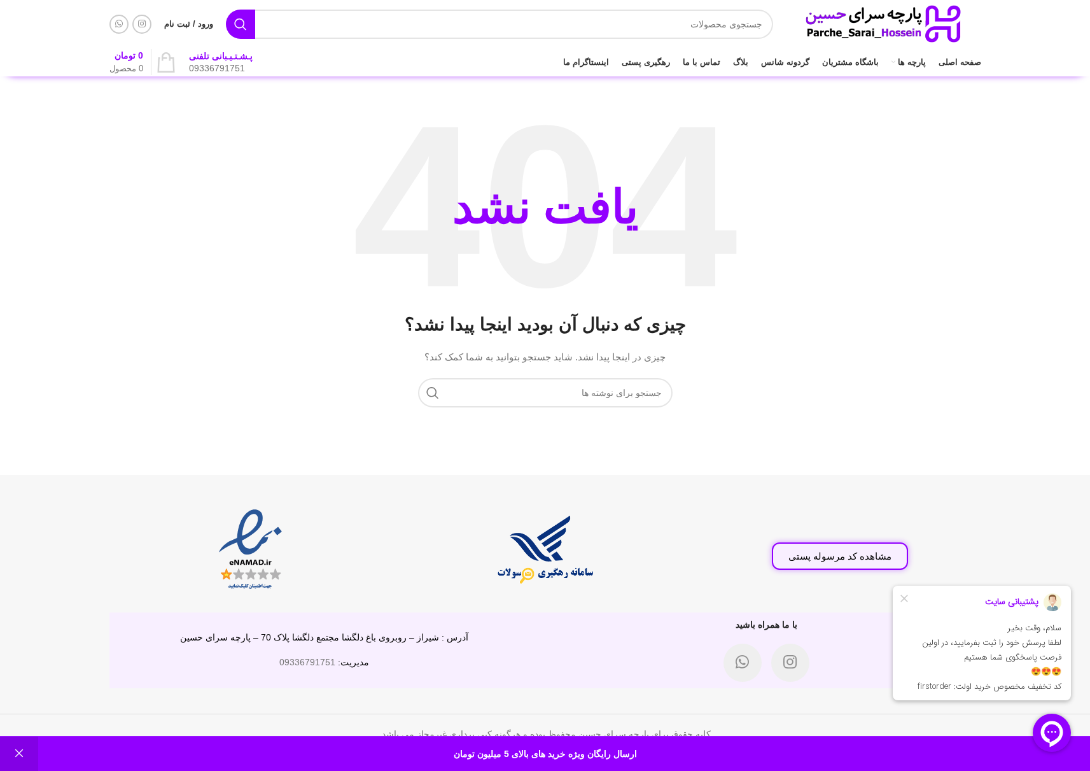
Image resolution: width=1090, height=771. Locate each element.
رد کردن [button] (19, 754)
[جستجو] (240, 24)
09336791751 (307, 662)
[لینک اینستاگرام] (141, 24)
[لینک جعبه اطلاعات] (221, 62)
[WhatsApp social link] (119, 24)
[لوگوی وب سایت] (883, 23)
